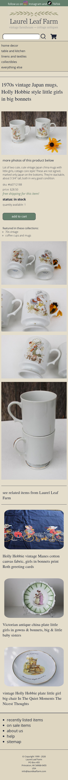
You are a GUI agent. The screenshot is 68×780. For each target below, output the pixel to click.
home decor (9, 45)
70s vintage (11, 232)
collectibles (9, 62)
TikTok (56, 4)
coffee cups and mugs (18, 235)
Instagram (35, 4)
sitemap (14, 741)
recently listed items (25, 719)
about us (15, 730)
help (11, 736)
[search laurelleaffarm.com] (44, 37)
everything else (11, 67)
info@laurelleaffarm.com (34, 771)
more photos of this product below (28, 160)
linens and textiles (14, 56)
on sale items (19, 725)
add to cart (19, 216)
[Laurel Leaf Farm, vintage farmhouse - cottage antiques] (34, 20)
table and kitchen (13, 51)
